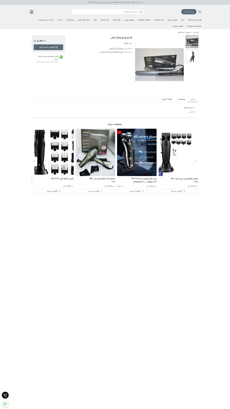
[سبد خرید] (199, 11)
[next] (34, 161)
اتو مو (102, 51)
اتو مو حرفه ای (109, 51)
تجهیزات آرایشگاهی (184, 32)
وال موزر (195, 32)
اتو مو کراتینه (119, 51)
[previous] (195, 161)
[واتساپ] (5, 403)
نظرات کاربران (167, 99)
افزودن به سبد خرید (46, 47)
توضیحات (181, 99)
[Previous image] (138, 64)
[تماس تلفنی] (5, 395)
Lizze (126, 43)
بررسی (193, 99)
